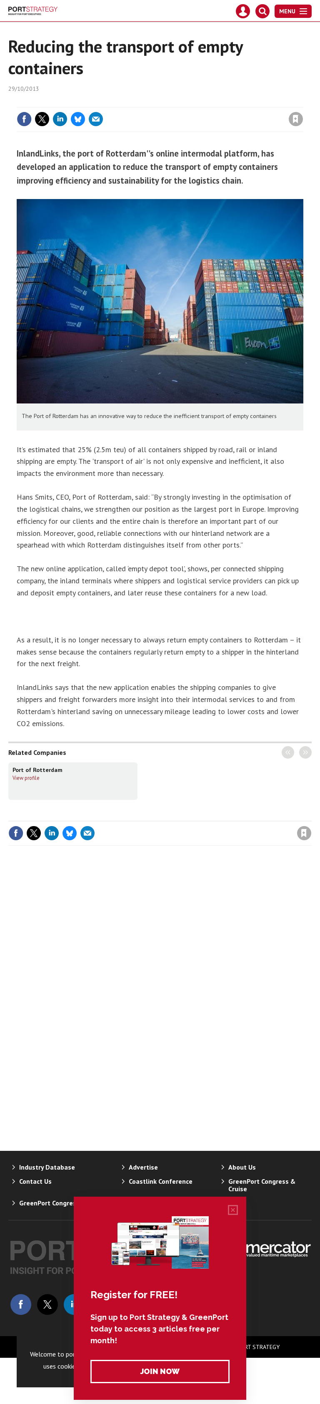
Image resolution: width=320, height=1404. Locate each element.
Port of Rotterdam (37, 770)
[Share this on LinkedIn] (60, 119)
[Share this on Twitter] (42, 119)
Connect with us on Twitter (47, 1304)
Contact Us (35, 1181)
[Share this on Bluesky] (77, 119)
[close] (302, 102)
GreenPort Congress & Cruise (261, 1185)
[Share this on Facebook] (24, 119)
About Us (242, 1167)
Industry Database (47, 1167)
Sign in (197, 102)
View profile (26, 777)
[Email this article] (95, 119)
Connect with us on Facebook (21, 1304)
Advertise (143, 1167)
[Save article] (295, 119)
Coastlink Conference (160, 1181)
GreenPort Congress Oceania (62, 1203)
